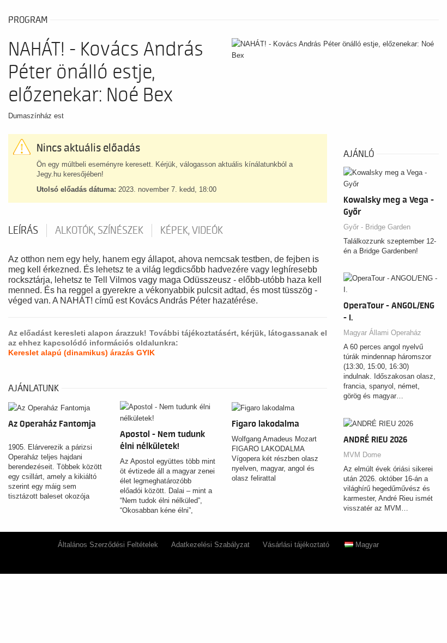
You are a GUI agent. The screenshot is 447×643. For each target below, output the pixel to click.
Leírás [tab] (23, 230)
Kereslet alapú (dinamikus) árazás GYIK (81, 352)
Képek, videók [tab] (191, 230)
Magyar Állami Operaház (382, 333)
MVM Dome (362, 455)
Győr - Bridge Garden (376, 227)
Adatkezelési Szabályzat (210, 545)
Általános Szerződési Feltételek (108, 545)
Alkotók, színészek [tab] (99, 230)
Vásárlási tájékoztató (296, 545)
